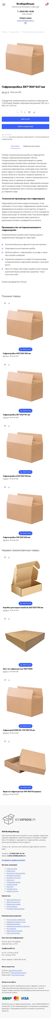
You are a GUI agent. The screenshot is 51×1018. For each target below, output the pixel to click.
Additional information (31, 146)
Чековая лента (12, 889)
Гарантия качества (13, 902)
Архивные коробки (14, 875)
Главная (4, 32)
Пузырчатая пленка (13, 882)
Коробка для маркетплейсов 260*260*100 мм (23, 608)
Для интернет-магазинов (16, 920)
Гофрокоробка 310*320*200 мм (16, 537)
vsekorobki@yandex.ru (25, 21)
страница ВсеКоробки (18, 973)
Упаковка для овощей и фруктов (18, 926)
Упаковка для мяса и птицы (16, 922)
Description (15, 146)
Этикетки (10, 887)
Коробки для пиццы (14, 878)
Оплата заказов (12, 906)
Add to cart (25, 119)
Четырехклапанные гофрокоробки (33, 32)
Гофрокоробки (14, 32)
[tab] (15, 146)
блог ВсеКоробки (18, 975)
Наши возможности (14, 900)
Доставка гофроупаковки (15, 909)
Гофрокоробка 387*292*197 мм (16, 415)
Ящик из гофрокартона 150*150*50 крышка (22, 792)
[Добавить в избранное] (29, 112)
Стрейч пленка (12, 884)
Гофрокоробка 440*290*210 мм (17, 476)
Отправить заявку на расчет (13, 860)
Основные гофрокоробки (16, 873)
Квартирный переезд (14, 931)
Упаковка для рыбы (13, 924)
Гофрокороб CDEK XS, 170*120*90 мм (19, 730)
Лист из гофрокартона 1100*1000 (17, 669)
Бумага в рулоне (12, 891)
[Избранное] (25, 23)
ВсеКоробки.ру (25, 3)
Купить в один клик (25, 126)
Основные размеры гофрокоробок (21, 137)
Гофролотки (11, 871)
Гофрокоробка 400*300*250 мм (17, 354)
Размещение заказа (13, 904)
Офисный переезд (13, 933)
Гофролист (10, 880)
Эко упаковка (11, 928)
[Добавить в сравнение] (34, 112)
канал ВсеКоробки (15, 970)
